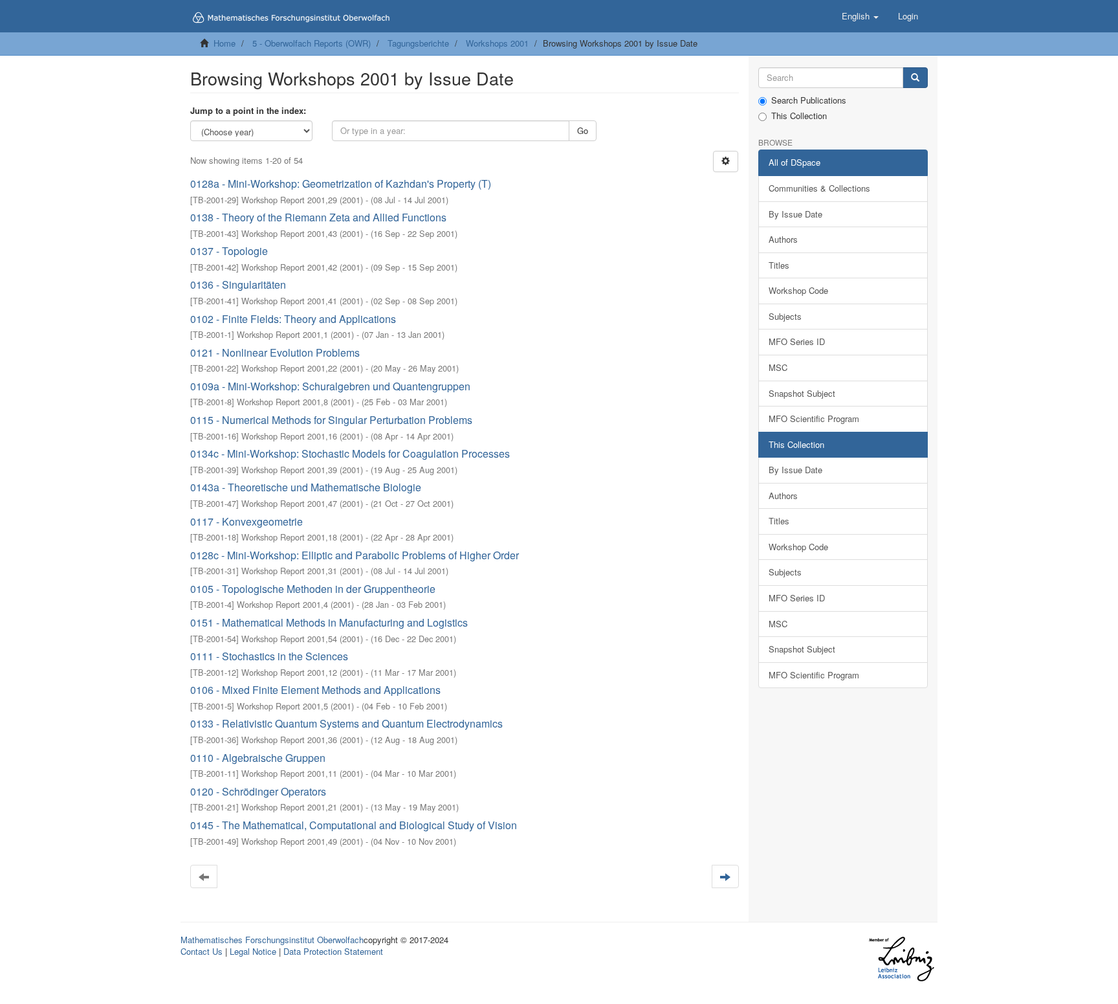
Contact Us (202, 951)
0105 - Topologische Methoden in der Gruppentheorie (312, 588)
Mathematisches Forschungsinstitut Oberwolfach (272, 939)
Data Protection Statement (333, 951)
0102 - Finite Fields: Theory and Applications (293, 318)
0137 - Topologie (229, 250)
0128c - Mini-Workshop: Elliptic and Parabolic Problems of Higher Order (354, 555)
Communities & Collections (819, 188)
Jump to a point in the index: (248, 111)
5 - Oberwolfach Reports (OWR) (311, 43)
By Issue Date (795, 214)
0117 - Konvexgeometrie (246, 521)
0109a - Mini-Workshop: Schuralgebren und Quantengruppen (330, 386)
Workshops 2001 (497, 43)
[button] (860, 16)
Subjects (785, 316)
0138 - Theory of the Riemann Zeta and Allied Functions (318, 217)
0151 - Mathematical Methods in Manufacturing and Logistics (329, 622)
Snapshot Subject (802, 393)
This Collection (799, 116)
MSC (778, 367)
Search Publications (808, 100)
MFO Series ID (797, 341)
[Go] (915, 78)
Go (582, 130)
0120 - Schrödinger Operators (258, 791)
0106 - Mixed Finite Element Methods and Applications (315, 689)
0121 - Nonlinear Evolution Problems (275, 352)
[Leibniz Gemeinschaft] (900, 959)
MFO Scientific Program (814, 418)
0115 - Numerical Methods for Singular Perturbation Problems (331, 419)
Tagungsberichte (418, 43)
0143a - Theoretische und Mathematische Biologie (305, 487)
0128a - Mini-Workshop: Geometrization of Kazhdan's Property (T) (340, 183)
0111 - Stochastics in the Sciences (269, 656)
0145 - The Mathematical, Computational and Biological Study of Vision (353, 825)
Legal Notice (253, 951)
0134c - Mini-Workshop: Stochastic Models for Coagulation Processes (350, 453)
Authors (783, 239)
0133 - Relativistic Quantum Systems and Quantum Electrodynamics (346, 723)
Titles (779, 265)
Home (225, 43)
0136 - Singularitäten (238, 284)
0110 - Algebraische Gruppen (257, 757)
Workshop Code (798, 290)
